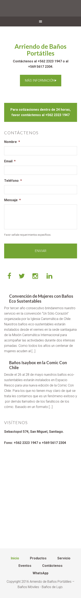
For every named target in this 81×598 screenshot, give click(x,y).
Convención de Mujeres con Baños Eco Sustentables (41, 298)
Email (10, 161)
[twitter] (22, 277)
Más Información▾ (40, 80)
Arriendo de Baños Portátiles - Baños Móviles (40, 8)
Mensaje (12, 200)
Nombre (12, 142)
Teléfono (13, 181)
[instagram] (35, 277)
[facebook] (9, 277)
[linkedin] (50, 277)
